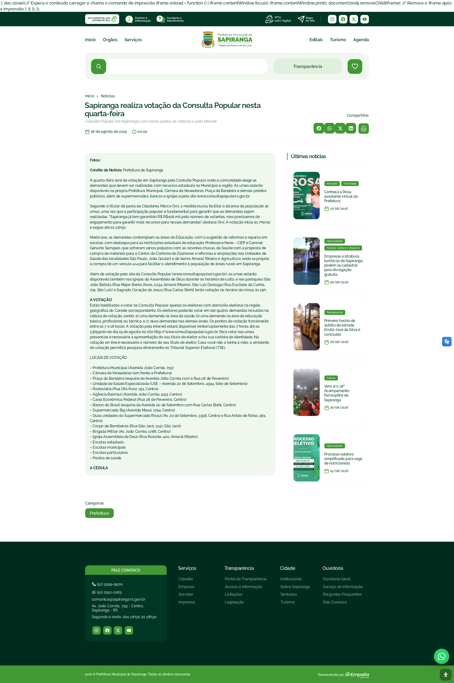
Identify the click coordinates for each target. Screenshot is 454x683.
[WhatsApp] (441, 656)
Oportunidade (335, 241)
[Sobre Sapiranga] (295, 589)
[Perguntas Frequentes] (343, 596)
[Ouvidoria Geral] (343, 581)
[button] (319, 128)
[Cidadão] (186, 581)
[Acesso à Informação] (246, 589)
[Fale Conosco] (343, 604)
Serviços (133, 39)
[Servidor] (186, 596)
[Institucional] (295, 581)
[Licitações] (246, 596)
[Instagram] (332, 19)
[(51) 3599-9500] (108, 584)
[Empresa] (186, 589)
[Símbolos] (295, 596)
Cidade (287, 568)
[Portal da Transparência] (246, 581)
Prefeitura (99, 513)
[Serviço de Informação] (343, 589)
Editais (316, 39)
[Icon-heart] (355, 66)
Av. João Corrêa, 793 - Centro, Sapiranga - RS (118, 608)
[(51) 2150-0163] (107, 592)
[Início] (89, 96)
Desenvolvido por (331, 675)
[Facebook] (343, 19)
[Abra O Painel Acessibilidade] (446, 675)
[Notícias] (108, 96)
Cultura (331, 378)
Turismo (338, 39)
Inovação (332, 183)
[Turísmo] (295, 604)
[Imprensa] (186, 604)
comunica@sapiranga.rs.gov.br (118, 599)
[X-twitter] (353, 19)
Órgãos (110, 39)
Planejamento (335, 312)
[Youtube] (364, 19)
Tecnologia (350, 183)
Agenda (361, 39)
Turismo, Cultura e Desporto (343, 248)
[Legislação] (246, 604)
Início (90, 39)
